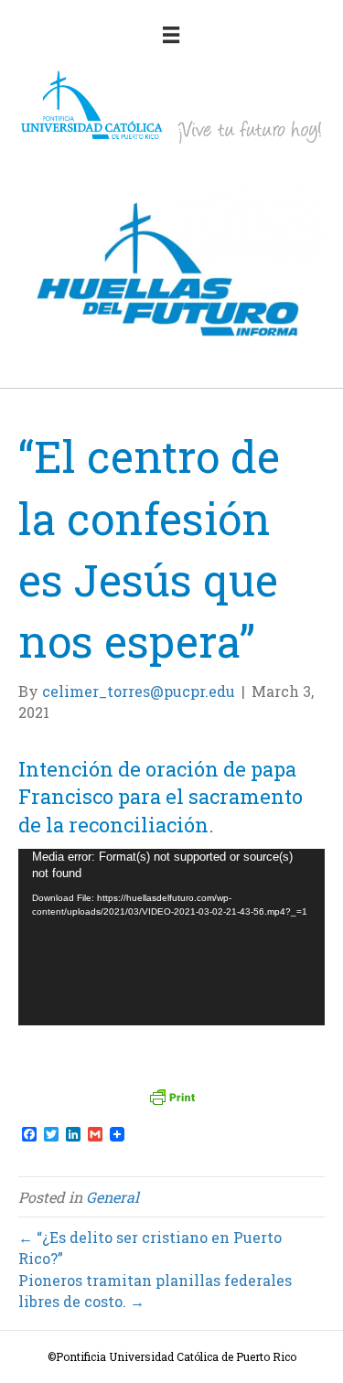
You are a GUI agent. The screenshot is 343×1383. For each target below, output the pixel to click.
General (112, 1196)
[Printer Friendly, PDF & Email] (172, 1097)
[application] (171, 937)
